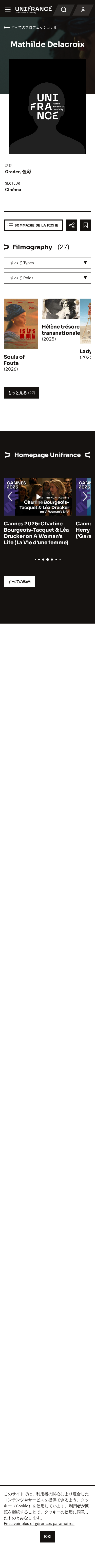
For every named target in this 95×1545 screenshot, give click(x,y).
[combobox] (47, 262)
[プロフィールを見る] (83, 10)
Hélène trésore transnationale (61, 330)
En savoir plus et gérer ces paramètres (39, 1523)
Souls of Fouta (14, 360)
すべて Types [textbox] (22, 262)
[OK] (47, 1536)
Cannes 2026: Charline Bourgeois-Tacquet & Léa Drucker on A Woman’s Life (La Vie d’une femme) (36, 533)
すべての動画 (19, 581)
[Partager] (71, 225)
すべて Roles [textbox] (21, 277)
